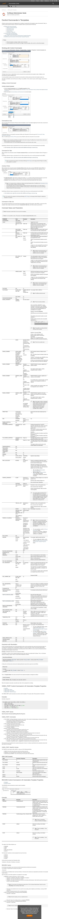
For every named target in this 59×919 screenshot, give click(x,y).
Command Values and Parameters (10, 33)
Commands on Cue (10, 28)
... (6, 9)
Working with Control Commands (10, 26)
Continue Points (39, 89)
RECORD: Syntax (7, 783)
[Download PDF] (15, 6)
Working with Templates (12, 9)
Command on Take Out (11, 32)
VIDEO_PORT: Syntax (8, 689)
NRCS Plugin (29, 160)
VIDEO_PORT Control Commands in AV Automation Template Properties (17, 35)
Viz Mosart (4, 9)
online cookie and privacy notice (29, 913)
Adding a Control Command (12, 27)
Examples (6, 688)
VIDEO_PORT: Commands (9, 690)
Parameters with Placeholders (12, 34)
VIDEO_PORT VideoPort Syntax (10, 691)
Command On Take (10, 29)
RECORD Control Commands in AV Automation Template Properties (16, 36)
